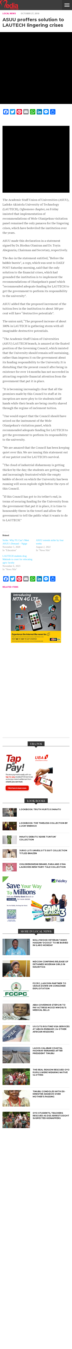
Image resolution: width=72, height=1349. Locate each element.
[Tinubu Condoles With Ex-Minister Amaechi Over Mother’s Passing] (16, 1105)
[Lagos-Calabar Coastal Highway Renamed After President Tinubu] (16, 1062)
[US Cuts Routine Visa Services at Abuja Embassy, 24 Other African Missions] (16, 1040)
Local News (9, 13)
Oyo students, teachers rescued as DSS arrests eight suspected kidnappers (51, 1115)
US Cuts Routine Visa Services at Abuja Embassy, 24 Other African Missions (51, 1029)
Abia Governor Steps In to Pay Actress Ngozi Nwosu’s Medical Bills (49, 1007)
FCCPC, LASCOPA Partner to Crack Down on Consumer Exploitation (49, 986)
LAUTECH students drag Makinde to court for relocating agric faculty (17, 559)
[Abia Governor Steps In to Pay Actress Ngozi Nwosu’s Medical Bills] (16, 1019)
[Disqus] (36, 692)
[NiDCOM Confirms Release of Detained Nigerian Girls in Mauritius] (16, 976)
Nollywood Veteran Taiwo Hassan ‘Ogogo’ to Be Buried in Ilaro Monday (50, 942)
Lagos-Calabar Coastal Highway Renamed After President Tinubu (48, 1051)
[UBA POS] (28, 792)
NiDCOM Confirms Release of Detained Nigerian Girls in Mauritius (50, 964)
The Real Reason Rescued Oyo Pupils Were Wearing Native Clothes (51, 1072)
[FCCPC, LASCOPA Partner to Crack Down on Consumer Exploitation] (16, 997)
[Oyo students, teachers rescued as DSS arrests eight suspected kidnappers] (16, 1127)
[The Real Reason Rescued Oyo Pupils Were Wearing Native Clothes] (16, 1084)
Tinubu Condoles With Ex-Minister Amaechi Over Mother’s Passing (49, 1094)
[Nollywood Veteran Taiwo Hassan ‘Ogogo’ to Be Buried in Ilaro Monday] (16, 954)
